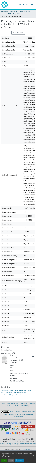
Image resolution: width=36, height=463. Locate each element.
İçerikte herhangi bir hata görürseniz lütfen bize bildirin (18, 444)
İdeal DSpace (27, 449)
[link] (33, 356)
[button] (4, 4)
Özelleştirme (19, 460)
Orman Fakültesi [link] (24, 12)
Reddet (11, 460)
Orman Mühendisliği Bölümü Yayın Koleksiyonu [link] (13, 14)
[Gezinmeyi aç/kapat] (32, 4)
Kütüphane (23, 404)
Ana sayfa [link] (4, 12)
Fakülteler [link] (13, 12)
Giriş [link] (26, 5)
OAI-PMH (24, 406)
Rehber (17, 406)
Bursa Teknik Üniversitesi (10, 404)
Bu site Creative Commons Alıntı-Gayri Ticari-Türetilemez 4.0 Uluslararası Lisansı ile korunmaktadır (19, 414)
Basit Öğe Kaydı (18, 33)
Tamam (4, 460)
